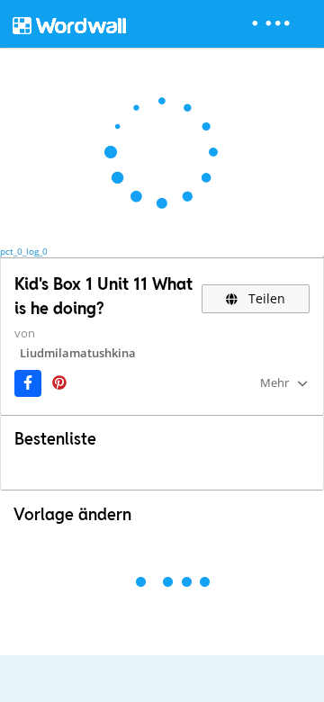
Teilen (265, 298)
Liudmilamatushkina (78, 353)
